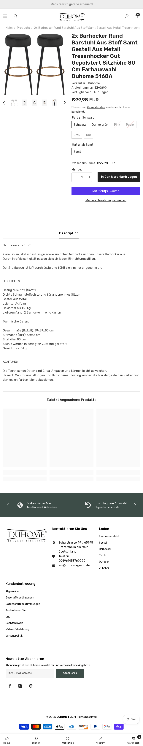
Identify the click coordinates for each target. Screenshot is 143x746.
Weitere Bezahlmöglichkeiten (105, 200)
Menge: (77, 169)
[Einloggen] (127, 16)
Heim (9, 28)
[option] (34, 64)
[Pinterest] (30, 686)
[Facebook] (10, 686)
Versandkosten (96, 107)
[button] (4, 103)
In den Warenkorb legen (119, 177)
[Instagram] (20, 686)
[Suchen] (15, 16)
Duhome (94, 83)
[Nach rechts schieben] (134, 505)
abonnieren (70, 672)
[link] (25, 472)
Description (69, 233)
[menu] (5, 16)
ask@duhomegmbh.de (74, 565)
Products (23, 28)
